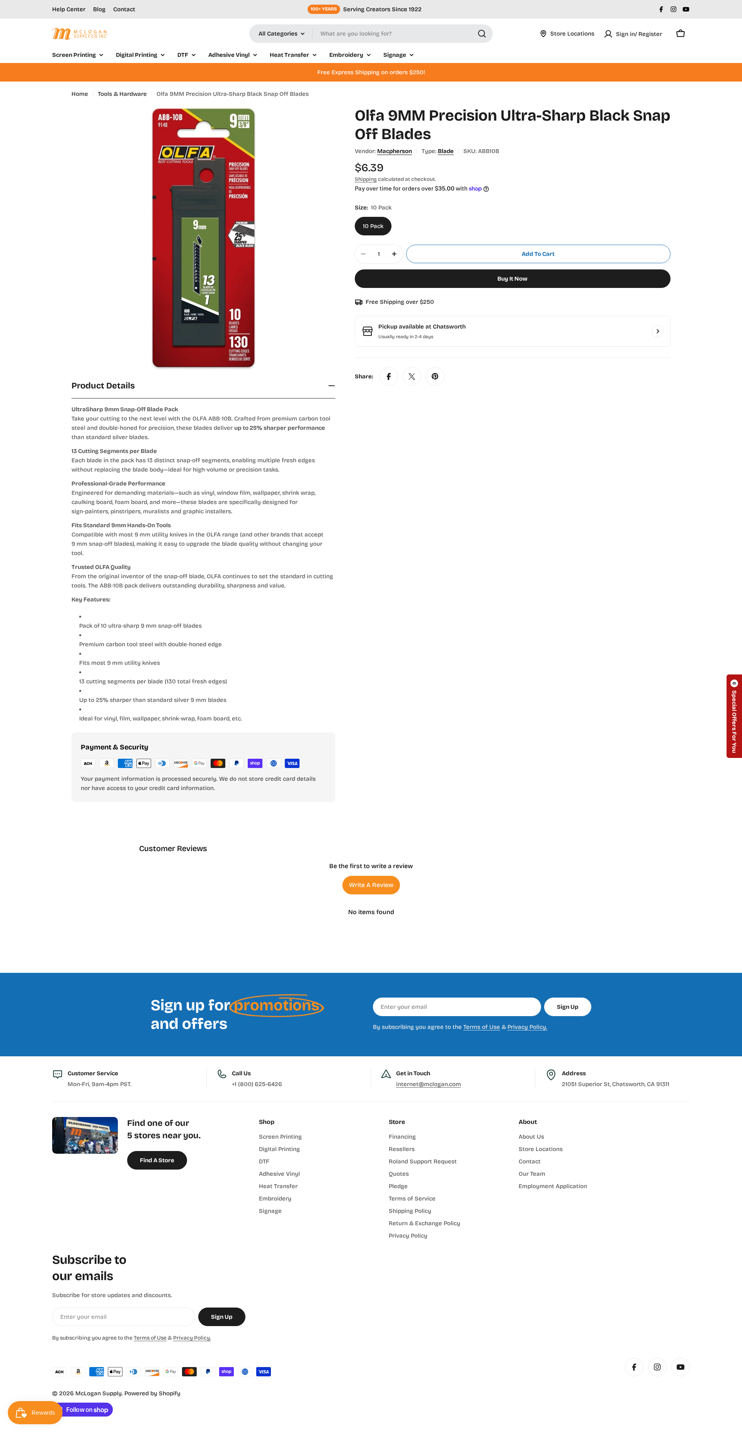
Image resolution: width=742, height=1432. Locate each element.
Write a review (371, 885)
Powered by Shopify (152, 1393)
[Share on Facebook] (389, 376)
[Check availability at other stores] (658, 331)
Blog (99, 9)
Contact (124, 9)
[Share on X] (412, 376)
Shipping (366, 179)
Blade (446, 151)
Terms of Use (481, 1026)
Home (79, 93)
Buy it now (512, 278)
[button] (734, 716)
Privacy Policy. (527, 1026)
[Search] (482, 33)
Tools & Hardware (122, 93)
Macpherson (394, 151)
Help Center (68, 9)
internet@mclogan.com (428, 1084)
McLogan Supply (98, 1393)
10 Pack (373, 226)
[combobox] (371, 33)
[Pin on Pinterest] (435, 376)
